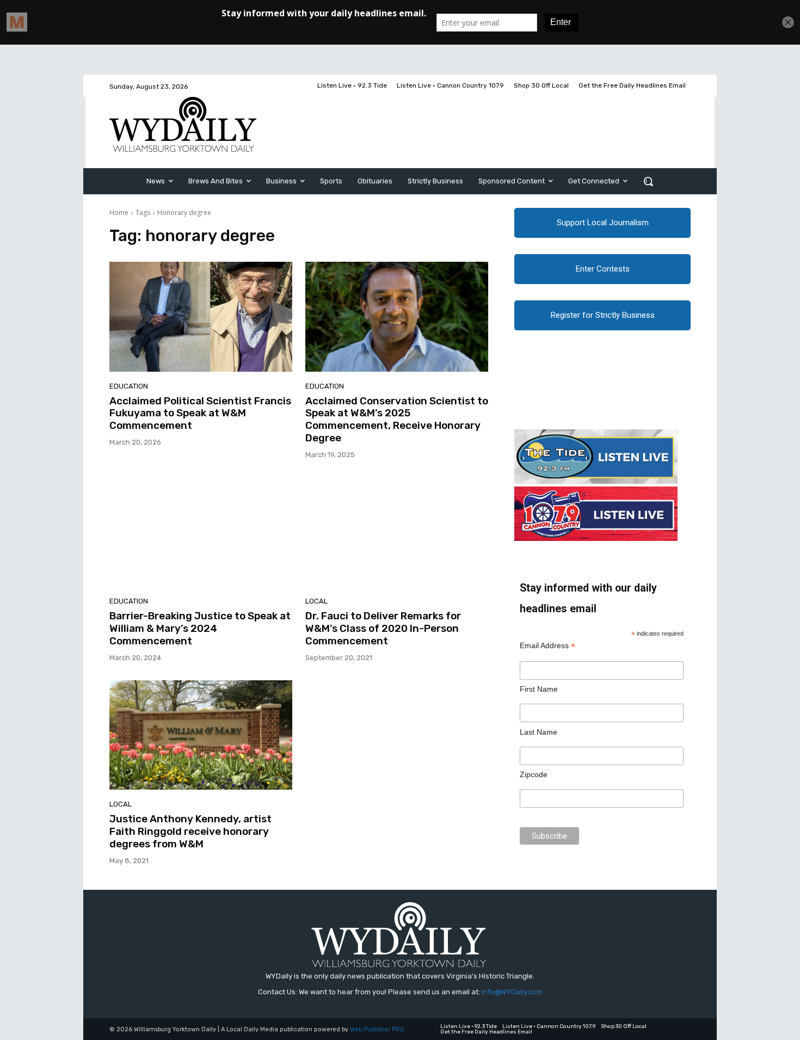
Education (128, 386)
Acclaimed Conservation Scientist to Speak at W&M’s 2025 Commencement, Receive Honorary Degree (396, 419)
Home (118, 212)
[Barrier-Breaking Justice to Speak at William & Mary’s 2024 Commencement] (200, 532)
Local (316, 601)
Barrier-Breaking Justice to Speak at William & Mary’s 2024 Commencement (200, 628)
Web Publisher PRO (377, 1029)
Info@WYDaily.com (512, 992)
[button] (648, 181)
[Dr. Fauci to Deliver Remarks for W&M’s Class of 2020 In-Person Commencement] (396, 532)
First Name (539, 689)
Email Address (547, 646)
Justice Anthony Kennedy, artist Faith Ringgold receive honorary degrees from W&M (190, 831)
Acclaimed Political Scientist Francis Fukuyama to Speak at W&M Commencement (200, 413)
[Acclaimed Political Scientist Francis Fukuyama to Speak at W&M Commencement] (200, 317)
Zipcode (533, 774)
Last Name (538, 732)
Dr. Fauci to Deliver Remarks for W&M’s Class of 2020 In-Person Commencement (383, 628)
